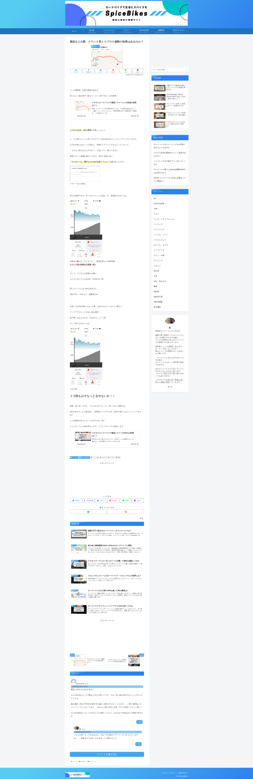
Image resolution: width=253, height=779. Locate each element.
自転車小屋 (158, 297)
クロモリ (104, 457)
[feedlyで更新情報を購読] (88, 511)
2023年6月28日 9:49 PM (83, 732)
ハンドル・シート (161, 235)
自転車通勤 (158, 302)
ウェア (156, 214)
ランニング (158, 260)
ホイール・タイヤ (161, 245)
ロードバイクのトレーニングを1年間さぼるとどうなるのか (169, 146)
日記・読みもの (85, 457)
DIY (155, 198)
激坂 (119, 457)
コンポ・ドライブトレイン (164, 219)
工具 (155, 276)
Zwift (155, 209)
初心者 (156, 271)
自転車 (156, 292)
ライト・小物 (159, 255)
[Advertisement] (107, 81)
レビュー (157, 266)
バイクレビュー (160, 240)
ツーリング (75, 457)
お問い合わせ (182, 773)
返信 (140, 722)
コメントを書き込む (107, 754)
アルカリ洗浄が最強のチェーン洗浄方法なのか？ (170, 154)
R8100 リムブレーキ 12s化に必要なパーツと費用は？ (170, 179)
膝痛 (155, 286)
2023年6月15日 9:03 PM (80, 686)
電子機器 (157, 307)
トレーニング (159, 229)
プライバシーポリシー (169, 773)
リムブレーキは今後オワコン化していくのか (170, 162)
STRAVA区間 (159, 204)
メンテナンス (159, 250)
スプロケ (112, 457)
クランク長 (96, 457)
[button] (186, 69)
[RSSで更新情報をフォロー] (125, 511)
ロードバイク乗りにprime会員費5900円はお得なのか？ (169, 171)
